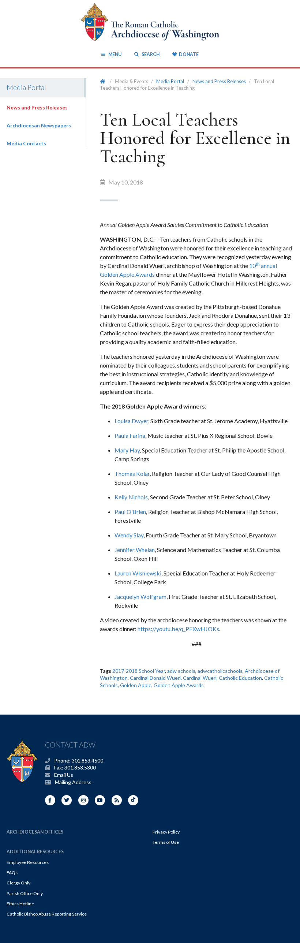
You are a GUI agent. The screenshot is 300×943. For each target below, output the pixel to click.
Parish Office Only (25, 893)
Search (150, 54)
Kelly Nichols (131, 496)
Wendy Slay (129, 535)
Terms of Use (166, 842)
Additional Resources (35, 851)
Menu (114, 54)
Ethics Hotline (20, 903)
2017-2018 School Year (138, 671)
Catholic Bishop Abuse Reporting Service (47, 914)
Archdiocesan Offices (35, 832)
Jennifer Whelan (135, 549)
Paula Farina (130, 435)
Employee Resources (28, 862)
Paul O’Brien (130, 511)
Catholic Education (240, 678)
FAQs (12, 872)
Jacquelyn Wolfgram (140, 596)
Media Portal (170, 81)
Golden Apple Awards (179, 685)
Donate (188, 54)
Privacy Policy (166, 832)
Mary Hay (127, 450)
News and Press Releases (37, 107)
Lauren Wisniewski (138, 573)
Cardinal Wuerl (200, 678)
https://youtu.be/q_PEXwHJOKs (178, 628)
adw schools (181, 671)
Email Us (63, 775)
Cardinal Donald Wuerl (155, 678)
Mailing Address (73, 782)
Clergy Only (18, 883)
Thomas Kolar (132, 473)
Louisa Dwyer (131, 420)
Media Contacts (26, 143)
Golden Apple (135, 685)
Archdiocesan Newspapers (39, 125)
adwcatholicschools (220, 671)
